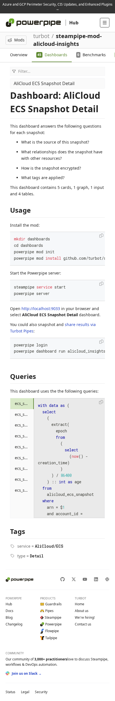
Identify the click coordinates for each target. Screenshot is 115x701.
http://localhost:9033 (40, 308)
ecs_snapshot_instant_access (24, 436)
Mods (19, 40)
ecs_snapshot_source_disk (24, 457)
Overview (18, 54)
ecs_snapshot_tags (24, 479)
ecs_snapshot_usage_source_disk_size (24, 490)
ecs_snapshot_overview (24, 446)
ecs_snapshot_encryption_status (24, 425)
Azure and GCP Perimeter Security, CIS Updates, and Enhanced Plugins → (57, 6)
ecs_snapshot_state (24, 468)
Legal (25, 692)
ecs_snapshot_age (24, 403)
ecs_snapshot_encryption (24, 414)
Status (10, 692)
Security (41, 692)
